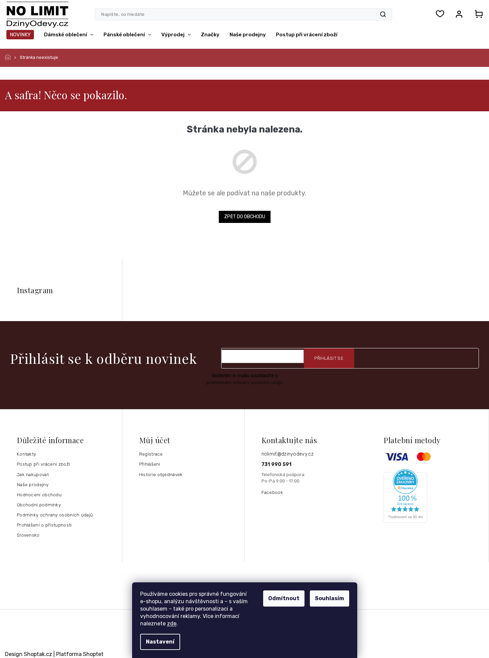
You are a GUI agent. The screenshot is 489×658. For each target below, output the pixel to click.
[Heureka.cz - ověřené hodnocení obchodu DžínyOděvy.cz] (433, 496)
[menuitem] (20, 34)
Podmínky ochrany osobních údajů (55, 514)
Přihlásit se (328, 358)
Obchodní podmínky (39, 504)
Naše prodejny (32, 484)
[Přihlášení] (459, 14)
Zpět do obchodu (244, 217)
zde (171, 623)
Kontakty (26, 454)
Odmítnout (283, 598)
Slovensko (28, 535)
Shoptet (93, 654)
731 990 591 (276, 464)
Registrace (151, 454)
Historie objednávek (161, 474)
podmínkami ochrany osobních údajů (244, 382)
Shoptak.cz (38, 654)
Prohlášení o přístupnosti (44, 525)
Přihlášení (149, 464)
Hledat (383, 14)
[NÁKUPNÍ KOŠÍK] (476, 14)
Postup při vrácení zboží (43, 464)
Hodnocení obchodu (39, 494)
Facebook (272, 492)
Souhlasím (329, 598)
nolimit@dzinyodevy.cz (287, 454)
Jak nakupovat (33, 474)
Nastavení (160, 641)
